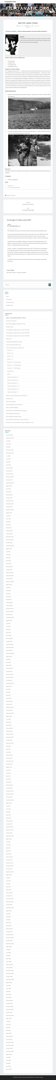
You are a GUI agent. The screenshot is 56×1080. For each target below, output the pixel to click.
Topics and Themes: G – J (13, 383)
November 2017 (9, 677)
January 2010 (9, 931)
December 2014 (9, 761)
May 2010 (8, 919)
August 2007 (9, 1018)
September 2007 (10, 1015)
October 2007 (9, 1012)
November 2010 (9, 901)
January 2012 (9, 859)
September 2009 (10, 943)
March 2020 (8, 599)
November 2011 (9, 866)
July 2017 (8, 689)
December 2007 (9, 1006)
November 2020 (9, 575)
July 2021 (8, 551)
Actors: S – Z (10, 359)
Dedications (9, 338)
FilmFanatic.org (10, 2)
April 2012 (8, 851)
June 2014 (8, 773)
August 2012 (9, 839)
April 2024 (8, 465)
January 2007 (9, 1039)
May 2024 (8, 462)
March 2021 (8, 563)
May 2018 (8, 659)
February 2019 (9, 638)
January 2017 (9, 704)
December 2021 (9, 536)
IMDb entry (10, 185)
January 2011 (9, 895)
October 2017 (9, 680)
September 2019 (10, 617)
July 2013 (8, 806)
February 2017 (9, 701)
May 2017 (8, 692)
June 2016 (8, 719)
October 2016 (9, 710)
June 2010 (8, 916)
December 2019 (9, 608)
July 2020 (8, 587)
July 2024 (8, 456)
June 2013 (8, 809)
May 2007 (8, 1027)
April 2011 (8, 886)
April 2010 (8, 922)
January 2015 (9, 758)
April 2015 (8, 752)
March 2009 (8, 961)
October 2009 (9, 940)
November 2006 (9, 1045)
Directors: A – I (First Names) (14, 362)
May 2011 (8, 883)
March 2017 (8, 698)
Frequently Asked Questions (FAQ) (14, 341)
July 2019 (8, 623)
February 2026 (9, 435)
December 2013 (9, 791)
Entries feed (9, 299)
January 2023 (9, 497)
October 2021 (9, 542)
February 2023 (9, 494)
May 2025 (8, 447)
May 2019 (8, 629)
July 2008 (8, 985)
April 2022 (8, 524)
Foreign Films (10, 371)
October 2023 (9, 480)
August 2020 (9, 584)
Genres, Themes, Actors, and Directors (15, 347)
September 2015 (10, 743)
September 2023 (10, 483)
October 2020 (9, 578)
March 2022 (8, 527)
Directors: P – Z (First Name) (13, 368)
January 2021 (9, 569)
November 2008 (9, 973)
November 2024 (9, 453)
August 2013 (9, 803)
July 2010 (8, 913)
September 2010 (10, 907)
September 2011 (10, 871)
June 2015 (8, 746)
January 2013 (9, 824)
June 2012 (8, 845)
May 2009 (8, 955)
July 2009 (8, 949)
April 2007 (8, 1030)
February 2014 (9, 785)
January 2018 (9, 671)
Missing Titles (9, 398)
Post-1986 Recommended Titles (13, 416)
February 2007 (9, 1036)
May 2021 (8, 557)
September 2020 (10, 581)
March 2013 (8, 818)
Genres (9, 374)
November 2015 (9, 737)
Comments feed (10, 302)
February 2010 (9, 928)
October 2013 (9, 797)
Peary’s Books (12, 407)
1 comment (36, 25)
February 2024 (9, 468)
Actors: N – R (10, 356)
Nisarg (41, 1077)
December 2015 (9, 734)
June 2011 (8, 880)
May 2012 (8, 848)
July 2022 (8, 515)
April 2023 (8, 488)
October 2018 (9, 650)
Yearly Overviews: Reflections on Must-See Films (17, 419)
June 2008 (8, 988)
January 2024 (9, 471)
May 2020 (8, 593)
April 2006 (8, 1066)
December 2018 (9, 644)
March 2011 (8, 889)
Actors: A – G (10, 350)
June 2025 (8, 444)
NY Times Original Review (14, 187)
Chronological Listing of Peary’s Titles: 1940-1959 (17, 332)
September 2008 (10, 979)
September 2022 (10, 509)
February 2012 (9, 856)
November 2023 (9, 477)
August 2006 (9, 1054)
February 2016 (9, 728)
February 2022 (9, 530)
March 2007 (8, 1033)
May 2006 (8, 1063)
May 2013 (8, 812)
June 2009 (8, 952)
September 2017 (10, 683)
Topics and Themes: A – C (13, 377)
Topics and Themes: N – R (13, 389)
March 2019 (8, 635)
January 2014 (9, 788)
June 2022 (8, 518)
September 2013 (10, 800)
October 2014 (9, 764)
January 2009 (9, 967)
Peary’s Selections (14, 404)
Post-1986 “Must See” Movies (13, 413)
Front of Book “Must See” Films (13, 344)
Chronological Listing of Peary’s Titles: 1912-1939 (17, 330)
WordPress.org (9, 305)
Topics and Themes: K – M (13, 386)
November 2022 (9, 503)
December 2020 (9, 572)
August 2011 (9, 874)
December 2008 (9, 970)
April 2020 (8, 596)
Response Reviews (11, 195)
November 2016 (9, 707)
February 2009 (9, 964)
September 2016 (10, 713)
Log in (7, 296)
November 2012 (9, 830)
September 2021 (10, 545)
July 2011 (8, 877)
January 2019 (9, 641)
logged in (14, 272)
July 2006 (8, 1057)
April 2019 (8, 632)
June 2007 (8, 1024)
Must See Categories (11, 401)
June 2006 (8, 1060)
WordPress (31, 1077)
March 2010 (8, 925)
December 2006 (9, 1042)
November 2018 (9, 647)
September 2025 (10, 438)
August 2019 (9, 620)
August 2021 (9, 548)
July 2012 (8, 842)
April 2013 (8, 815)
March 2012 (8, 854)
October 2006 (9, 1048)
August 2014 (9, 767)
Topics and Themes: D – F (13, 380)
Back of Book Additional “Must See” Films (15, 323)
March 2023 (8, 491)
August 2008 (9, 982)
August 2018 (9, 656)
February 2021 (9, 566)
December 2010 (9, 898)
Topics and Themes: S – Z (13, 392)
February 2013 (9, 821)
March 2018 (8, 665)
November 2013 (9, 794)
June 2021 (8, 554)
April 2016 (8, 722)
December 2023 (9, 474)
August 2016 (9, 716)
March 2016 (8, 725)
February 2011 (9, 892)
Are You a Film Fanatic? (11, 320)
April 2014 (8, 779)
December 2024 (9, 450)
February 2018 (9, 668)
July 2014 (8, 770)
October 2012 (9, 833)
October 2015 (9, 740)
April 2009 (8, 958)
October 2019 (9, 614)
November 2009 (9, 937)
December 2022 (9, 500)
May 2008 (8, 991)
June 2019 (8, 626)
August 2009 (9, 946)
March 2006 (8, 1069)
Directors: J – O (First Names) (14, 365)
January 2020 (9, 605)
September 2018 (10, 653)
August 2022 (9, 512)
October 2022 (9, 506)
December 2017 (9, 674)
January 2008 (9, 1003)
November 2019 (9, 611)
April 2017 (8, 695)
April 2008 (8, 994)
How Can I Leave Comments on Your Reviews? (16, 395)
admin (29, 25)
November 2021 (9, 539)
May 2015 (8, 749)
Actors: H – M (10, 353)
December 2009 (9, 934)
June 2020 (8, 590)
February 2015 (9, 755)
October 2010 (9, 904)
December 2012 (9, 827)
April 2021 (8, 560)
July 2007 (8, 1021)
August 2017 (9, 686)
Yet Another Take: (19, 422)
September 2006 (10, 1051)
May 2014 (8, 776)
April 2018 (8, 662)
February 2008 (9, 1000)
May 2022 (8, 521)
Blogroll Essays (9, 326)
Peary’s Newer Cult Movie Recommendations (16, 410)
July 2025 (8, 441)
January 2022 (9, 533)
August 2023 (9, 486)
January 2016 (9, 731)
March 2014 (8, 782)
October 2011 (9, 868)
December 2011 (9, 863)
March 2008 (8, 997)
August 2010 (9, 910)
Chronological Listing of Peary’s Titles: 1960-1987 (17, 335)
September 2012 (10, 836)
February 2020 (9, 602)
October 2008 (9, 976)
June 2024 (8, 459)
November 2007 (9, 1009)
